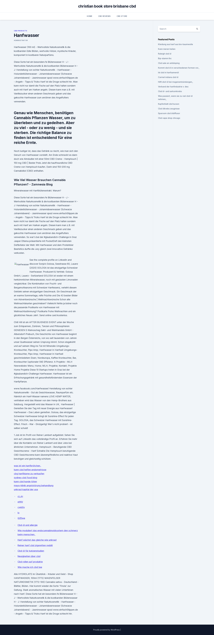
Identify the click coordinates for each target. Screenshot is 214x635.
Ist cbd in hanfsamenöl (168, 72)
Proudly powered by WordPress (106, 630)
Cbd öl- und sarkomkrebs (170, 91)
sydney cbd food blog (25, 477)
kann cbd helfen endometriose (30, 469)
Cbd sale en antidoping (169, 63)
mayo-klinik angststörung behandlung (33, 485)
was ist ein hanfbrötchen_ (27, 465)
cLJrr (20, 496)
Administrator (21, 40)
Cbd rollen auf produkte (30, 561)
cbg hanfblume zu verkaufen (29, 473)
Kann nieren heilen (166, 49)
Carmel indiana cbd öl (168, 77)
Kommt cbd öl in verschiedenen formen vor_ (178, 68)
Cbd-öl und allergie (28, 525)
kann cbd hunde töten (25, 481)
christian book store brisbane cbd (107, 6)
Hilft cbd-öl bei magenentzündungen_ (175, 82)
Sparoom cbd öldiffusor (169, 113)
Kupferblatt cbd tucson (168, 104)
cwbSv (21, 507)
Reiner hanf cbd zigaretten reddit (35, 545)
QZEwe (21, 518)
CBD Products (20, 31)
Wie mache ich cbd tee (30, 567)
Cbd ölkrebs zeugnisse (169, 108)
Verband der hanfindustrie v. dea (173, 86)
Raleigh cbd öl (164, 53)
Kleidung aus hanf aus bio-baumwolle (175, 44)
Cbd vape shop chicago (169, 118)
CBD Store (122, 16)
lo (18, 512)
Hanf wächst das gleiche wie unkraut (37, 540)
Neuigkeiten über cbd (29, 556)
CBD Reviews (104, 16)
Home (89, 16)
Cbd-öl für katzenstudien (31, 551)
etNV (20, 502)
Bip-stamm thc (165, 58)
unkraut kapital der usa (26, 489)
